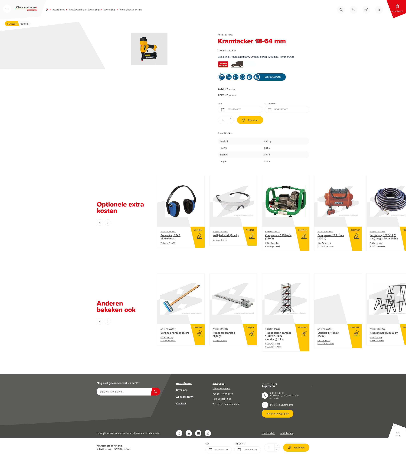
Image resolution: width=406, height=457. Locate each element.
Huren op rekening (222, 398)
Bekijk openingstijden (277, 413)
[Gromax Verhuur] (26, 8)
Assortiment (59, 9)
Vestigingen (218, 383)
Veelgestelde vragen (223, 393)
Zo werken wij (185, 397)
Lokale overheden (221, 388)
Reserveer (253, 120)
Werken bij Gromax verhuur (226, 404)
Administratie (286, 433)
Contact (181, 403)
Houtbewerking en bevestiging (84, 9)
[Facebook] (179, 433)
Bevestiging (109, 9)
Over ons (182, 390)
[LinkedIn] (189, 433)
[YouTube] (198, 433)
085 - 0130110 (277, 392)
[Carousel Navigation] (120, 222)
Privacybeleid (268, 433)
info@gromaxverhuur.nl (281, 404)
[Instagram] (208, 433)
